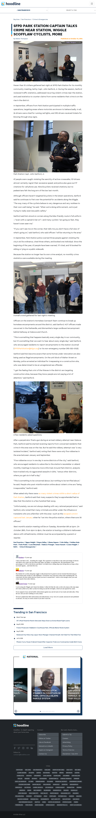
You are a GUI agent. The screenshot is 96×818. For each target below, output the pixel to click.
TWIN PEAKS (28, 805)
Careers (65, 738)
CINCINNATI (37, 775)
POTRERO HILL (62, 796)
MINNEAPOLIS (57, 790)
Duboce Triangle (48, 544)
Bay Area (17, 19)
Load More (48, 648)
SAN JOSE (28, 769)
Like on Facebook (45, 742)
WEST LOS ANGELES (75, 805)
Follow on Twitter (45, 738)
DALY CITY (69, 769)
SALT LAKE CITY (55, 799)
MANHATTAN (70, 787)
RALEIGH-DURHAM (23, 799)
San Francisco (26, 19)
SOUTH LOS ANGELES (54, 802)
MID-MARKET (37, 790)
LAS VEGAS (27, 787)
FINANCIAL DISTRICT (61, 781)
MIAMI (29, 790)
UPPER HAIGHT (50, 805)
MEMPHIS (22, 790)
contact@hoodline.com (22, 755)
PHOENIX (29, 796)
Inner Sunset (60, 544)
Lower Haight (72, 544)
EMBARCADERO (40, 781)
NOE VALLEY (44, 793)
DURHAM (76, 778)
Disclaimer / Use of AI (70, 754)
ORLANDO (75, 793)
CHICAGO (29, 775)
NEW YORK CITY (33, 793)
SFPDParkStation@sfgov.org (26, 349)
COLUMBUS (66, 775)
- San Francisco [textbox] (23, 10)
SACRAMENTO (45, 799)
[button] (16, 711)
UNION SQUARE (39, 805)
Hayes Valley (42, 542)
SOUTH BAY (19, 769)
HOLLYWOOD (47, 784)
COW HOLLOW (76, 775)
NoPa (15, 547)
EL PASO (31, 781)
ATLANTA (31, 772)
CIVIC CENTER (47, 775)
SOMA (44, 802)
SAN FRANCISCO (37, 769)
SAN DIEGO (76, 799)
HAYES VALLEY (37, 784)
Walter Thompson (21, 39)
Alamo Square (53, 542)
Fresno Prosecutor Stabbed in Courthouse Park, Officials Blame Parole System (42, 628)
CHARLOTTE (20, 775)
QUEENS (71, 796)
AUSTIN (39, 772)
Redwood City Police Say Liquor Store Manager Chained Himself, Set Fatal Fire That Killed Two (48, 635)
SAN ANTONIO (66, 799)
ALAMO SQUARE (21, 772)
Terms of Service (68, 750)
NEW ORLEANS (22, 793)
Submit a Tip (67, 734)
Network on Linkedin (46, 746)
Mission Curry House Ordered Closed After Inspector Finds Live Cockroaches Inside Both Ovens (49, 642)
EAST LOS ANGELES (20, 781)
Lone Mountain (34, 544)
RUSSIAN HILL (34, 799)
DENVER (27, 778)
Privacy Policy (67, 746)
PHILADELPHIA (19, 796)
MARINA (79, 787)
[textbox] (72, 10)
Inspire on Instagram (46, 750)
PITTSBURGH (37, 796)
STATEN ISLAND (67, 802)
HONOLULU (56, 784)
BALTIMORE (46, 772)
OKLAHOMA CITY (65, 793)
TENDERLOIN (19, 805)
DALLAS (20, 778)
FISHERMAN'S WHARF (76, 781)
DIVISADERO (43, 778)
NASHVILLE (74, 790)
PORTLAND (53, 796)
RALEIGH (78, 796)
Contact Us (43, 754)
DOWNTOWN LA (53, 778)
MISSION (66, 790)
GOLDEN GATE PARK (24, 784)
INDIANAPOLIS (74, 784)
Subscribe (42, 734)
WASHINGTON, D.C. (62, 805)
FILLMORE (50, 781)
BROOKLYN (69, 772)
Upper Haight (30, 542)
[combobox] (24, 10)
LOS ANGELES (49, 787)
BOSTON (54, 772)
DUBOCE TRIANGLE (66, 778)
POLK (45, 796)
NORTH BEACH (54, 793)
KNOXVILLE (18, 787)
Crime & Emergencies (40, 19)
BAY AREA (77, 769)
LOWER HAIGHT (60, 787)
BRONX (62, 772)
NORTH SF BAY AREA (58, 769)
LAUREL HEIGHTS (38, 787)
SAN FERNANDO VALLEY (25, 802)
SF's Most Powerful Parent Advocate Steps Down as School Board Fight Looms (43, 621)
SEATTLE (37, 802)
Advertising (66, 742)
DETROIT (34, 778)
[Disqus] (48, 577)
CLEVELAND (57, 775)
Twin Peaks (23, 544)
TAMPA (76, 802)
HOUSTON (64, 784)
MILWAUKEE (47, 790)
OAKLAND (47, 769)
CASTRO (77, 772)
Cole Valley (64, 542)
